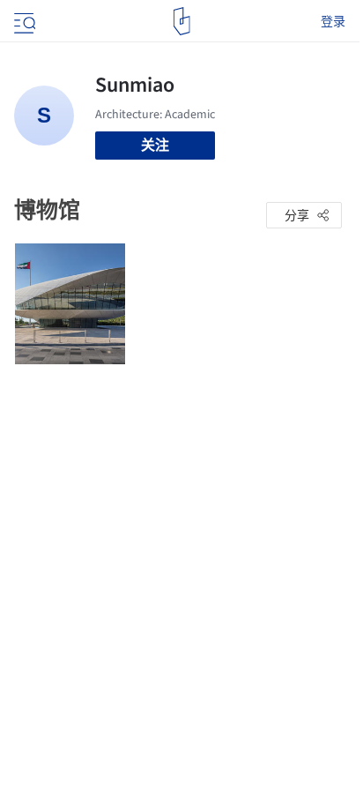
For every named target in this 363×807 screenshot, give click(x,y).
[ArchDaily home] (182, 21)
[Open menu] (23, 21)
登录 (333, 21)
